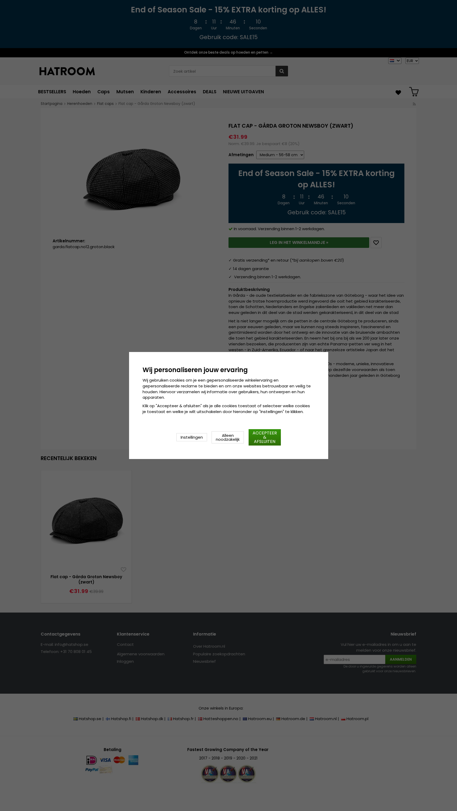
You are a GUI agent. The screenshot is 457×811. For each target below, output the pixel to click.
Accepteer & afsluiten (265, 437)
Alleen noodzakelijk (228, 437)
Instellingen (192, 437)
